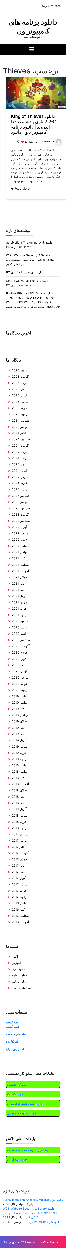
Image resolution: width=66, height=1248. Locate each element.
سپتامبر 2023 (21, 508)
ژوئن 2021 (19, 583)
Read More (22, 188)
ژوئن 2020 (19, 659)
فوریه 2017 (19, 890)
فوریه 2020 (19, 684)
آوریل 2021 (19, 596)
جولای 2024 (20, 452)
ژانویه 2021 (19, 615)
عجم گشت (12, 1027)
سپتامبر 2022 (21, 521)
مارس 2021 (19, 602)
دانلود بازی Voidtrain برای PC (25, 272)
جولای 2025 (20, 383)
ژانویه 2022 (19, 539)
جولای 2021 (19, 577)
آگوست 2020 (20, 646)
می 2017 (18, 872)
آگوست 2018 (20, 784)
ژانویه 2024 (19, 489)
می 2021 (18, 590)
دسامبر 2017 (20, 834)
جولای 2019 (19, 721)
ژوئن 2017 (18, 865)
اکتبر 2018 (18, 778)
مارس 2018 (19, 815)
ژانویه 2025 (19, 414)
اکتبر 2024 (19, 433)
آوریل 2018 (19, 809)
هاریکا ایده (12, 1041)
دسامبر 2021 (20, 546)
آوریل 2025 (19, 395)
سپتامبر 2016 (20, 916)
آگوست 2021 (20, 571)
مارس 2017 (19, 884)
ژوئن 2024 (19, 458)
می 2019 (18, 734)
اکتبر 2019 (18, 709)
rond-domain (48, 141)
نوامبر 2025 (19, 370)
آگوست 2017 (20, 853)
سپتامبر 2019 (20, 715)
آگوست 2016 (20, 922)
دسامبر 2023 (20, 496)
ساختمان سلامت (16, 1034)
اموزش (16, 963)
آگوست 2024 (20, 445)
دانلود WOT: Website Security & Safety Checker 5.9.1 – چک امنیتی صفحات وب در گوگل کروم (31, 259)
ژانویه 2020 (19, 690)
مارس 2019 (19, 746)
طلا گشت (12, 1022)
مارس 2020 (20, 677)
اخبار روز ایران (15, 1049)
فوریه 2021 (19, 608)
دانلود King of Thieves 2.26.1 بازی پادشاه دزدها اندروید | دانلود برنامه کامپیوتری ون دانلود (34, 124)
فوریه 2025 (19, 408)
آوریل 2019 (19, 740)
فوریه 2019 (19, 753)
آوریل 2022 (19, 527)
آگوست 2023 (20, 514)
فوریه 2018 (19, 822)
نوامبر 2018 (19, 771)
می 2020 (18, 665)
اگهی (15, 956)
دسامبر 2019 (20, 696)
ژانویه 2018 (19, 828)
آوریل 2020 (19, 671)
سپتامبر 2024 (21, 439)
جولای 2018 (19, 790)
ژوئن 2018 (19, 796)
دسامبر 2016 (20, 903)
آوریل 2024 (19, 470)
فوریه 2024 (19, 483)
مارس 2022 (20, 533)
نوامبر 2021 (19, 552)
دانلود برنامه (19, 975)
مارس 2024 (20, 477)
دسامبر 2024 (20, 420)
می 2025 (18, 389)
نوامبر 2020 (19, 627)
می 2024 (18, 464)
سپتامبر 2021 (20, 564)
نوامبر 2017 (19, 840)
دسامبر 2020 (20, 621)
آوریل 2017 (19, 878)
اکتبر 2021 (18, 558)
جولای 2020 (20, 652)
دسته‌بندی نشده (21, 988)
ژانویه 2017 (19, 897)
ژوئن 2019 (19, 727)
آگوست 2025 (20, 376)
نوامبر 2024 (19, 427)
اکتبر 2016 (18, 909)
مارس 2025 (20, 401)
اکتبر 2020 (19, 633)
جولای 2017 (19, 859)
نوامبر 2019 (19, 702)
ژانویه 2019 (19, 759)
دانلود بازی (18, 969)
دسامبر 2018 (20, 765)
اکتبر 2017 (18, 847)
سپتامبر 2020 (21, 640)
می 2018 (18, 803)
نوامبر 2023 (19, 502)
